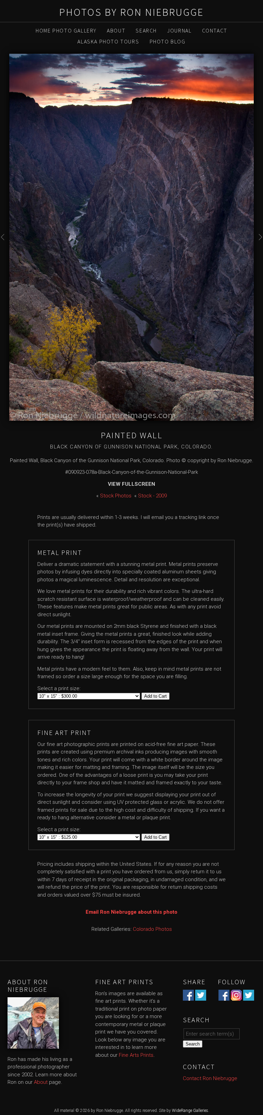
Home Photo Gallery (66, 30)
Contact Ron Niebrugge (210, 1078)
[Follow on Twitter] (248, 996)
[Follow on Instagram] (236, 996)
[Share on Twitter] (200, 996)
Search (146, 30)
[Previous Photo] (4, 245)
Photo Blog (168, 41)
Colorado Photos (152, 929)
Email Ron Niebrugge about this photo (131, 912)
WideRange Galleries (190, 1110)
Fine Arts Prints (136, 1055)
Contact (214, 30)
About (116, 30)
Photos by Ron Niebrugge (131, 11)
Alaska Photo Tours (108, 41)
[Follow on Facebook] (223, 996)
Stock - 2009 (152, 496)
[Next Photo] (258, 245)
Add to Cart (155, 696)
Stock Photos (116, 496)
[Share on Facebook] (188, 996)
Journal (179, 30)
